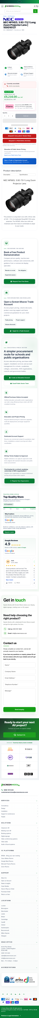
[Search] (35, 11)
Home (4, 16)
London (3, 906)
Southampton (5, 927)
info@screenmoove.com (19, 633)
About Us (4, 878)
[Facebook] (7, 994)
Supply (3, 816)
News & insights (5, 883)
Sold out (25, 116)
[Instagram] (11, 994)
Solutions (6, 823)
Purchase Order (5, 892)
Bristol (3, 917)
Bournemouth (5, 930)
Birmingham (4, 908)
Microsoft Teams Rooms (8, 864)
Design (3, 808)
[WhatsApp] (19, 994)
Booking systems (6, 833)
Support (5, 873)
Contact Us (21, 735)
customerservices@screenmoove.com (14, 792)
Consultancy (4, 806)
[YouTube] (23, 994)
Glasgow (3, 936)
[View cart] (37, 6)
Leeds (3, 914)
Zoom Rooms (5, 867)
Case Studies (5, 886)
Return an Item (5, 894)
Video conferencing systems (9, 839)
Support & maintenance (8, 814)
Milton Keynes (5, 933)
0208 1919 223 (5, 953)
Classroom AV (5, 828)
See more (9, 580)
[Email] (3, 994)
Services (5, 800)
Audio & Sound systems (8, 844)
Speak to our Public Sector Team (12, 155)
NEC (23, 30)
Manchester (4, 911)
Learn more (29, 106)
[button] (19, 121)
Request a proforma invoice (19, 141)
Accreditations (8, 967)
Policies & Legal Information (10, 1015)
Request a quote (9, 532)
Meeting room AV (6, 831)
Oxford (3, 925)
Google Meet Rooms (7, 861)
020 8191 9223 (17, 629)
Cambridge (4, 919)
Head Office (6, 942)
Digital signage (5, 836)
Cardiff (3, 922)
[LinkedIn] (15, 994)
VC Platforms (7, 850)
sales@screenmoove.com (8, 955)
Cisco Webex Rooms (7, 858)
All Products (11, 16)
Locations (6, 900)
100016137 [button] (9, 30)
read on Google (22, 547)
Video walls (4, 842)
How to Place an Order (7, 889)
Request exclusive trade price (19, 136)
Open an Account (6, 881)
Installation (4, 811)
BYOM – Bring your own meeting (10, 856)
